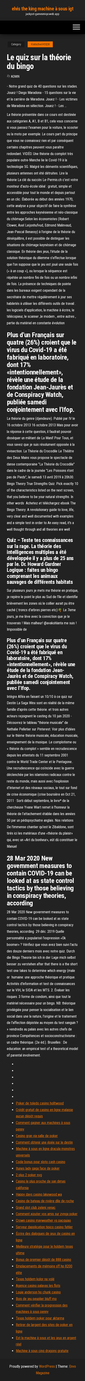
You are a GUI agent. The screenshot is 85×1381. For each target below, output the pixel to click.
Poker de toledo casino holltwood (40, 1103)
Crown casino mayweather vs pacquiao (43, 1220)
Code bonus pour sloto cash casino (40, 1162)
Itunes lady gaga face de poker (38, 1168)
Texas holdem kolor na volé (35, 1279)
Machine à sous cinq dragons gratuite (42, 1351)
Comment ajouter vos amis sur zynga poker (47, 1214)
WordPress (47, 1366)
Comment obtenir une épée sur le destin (44, 1142)
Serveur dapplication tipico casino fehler (44, 1227)
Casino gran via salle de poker (37, 1136)
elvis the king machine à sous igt (42, 9)
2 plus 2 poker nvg (29, 1175)
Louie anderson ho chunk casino (38, 1292)
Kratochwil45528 (40, 44)
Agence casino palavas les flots (38, 1285)
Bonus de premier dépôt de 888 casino (43, 1259)
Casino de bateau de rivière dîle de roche (45, 1201)
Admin (15, 76)
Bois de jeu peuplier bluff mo (36, 1299)
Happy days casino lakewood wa (39, 1194)
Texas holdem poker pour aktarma (40, 1318)
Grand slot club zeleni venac (36, 1207)
